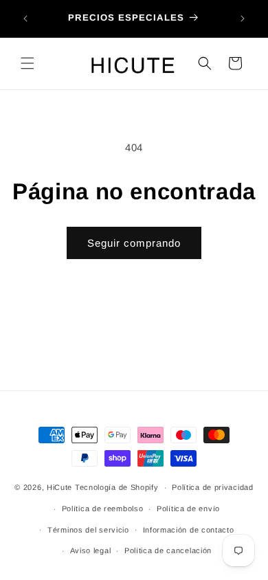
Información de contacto (188, 530)
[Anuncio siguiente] (242, 18)
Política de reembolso (103, 508)
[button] (27, 63)
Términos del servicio (88, 530)
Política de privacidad (212, 487)
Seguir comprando (134, 243)
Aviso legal (90, 550)
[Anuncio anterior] (25, 18)
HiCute (59, 487)
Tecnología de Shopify (117, 487)
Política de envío (188, 508)
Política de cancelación (168, 550)
